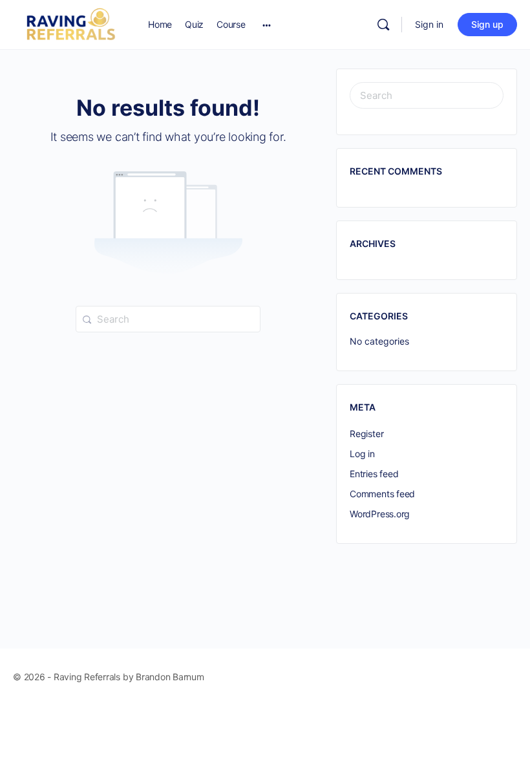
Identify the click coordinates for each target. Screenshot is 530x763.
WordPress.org (380, 513)
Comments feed (382, 493)
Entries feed (374, 473)
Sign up (487, 24)
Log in (362, 453)
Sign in (429, 24)
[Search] (383, 24)
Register (366, 433)
